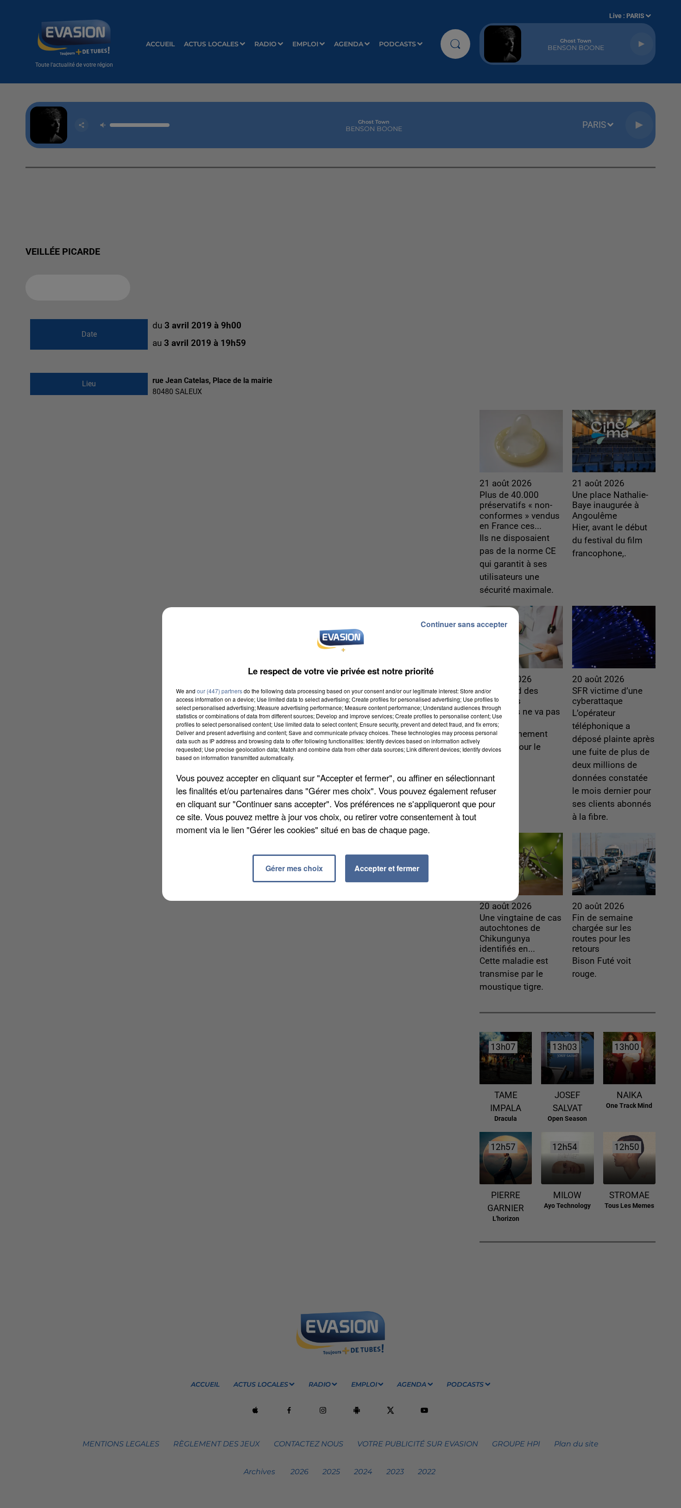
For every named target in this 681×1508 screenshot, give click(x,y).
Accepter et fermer (386, 868)
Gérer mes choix (294, 868)
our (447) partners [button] (219, 691)
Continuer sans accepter (464, 624)
